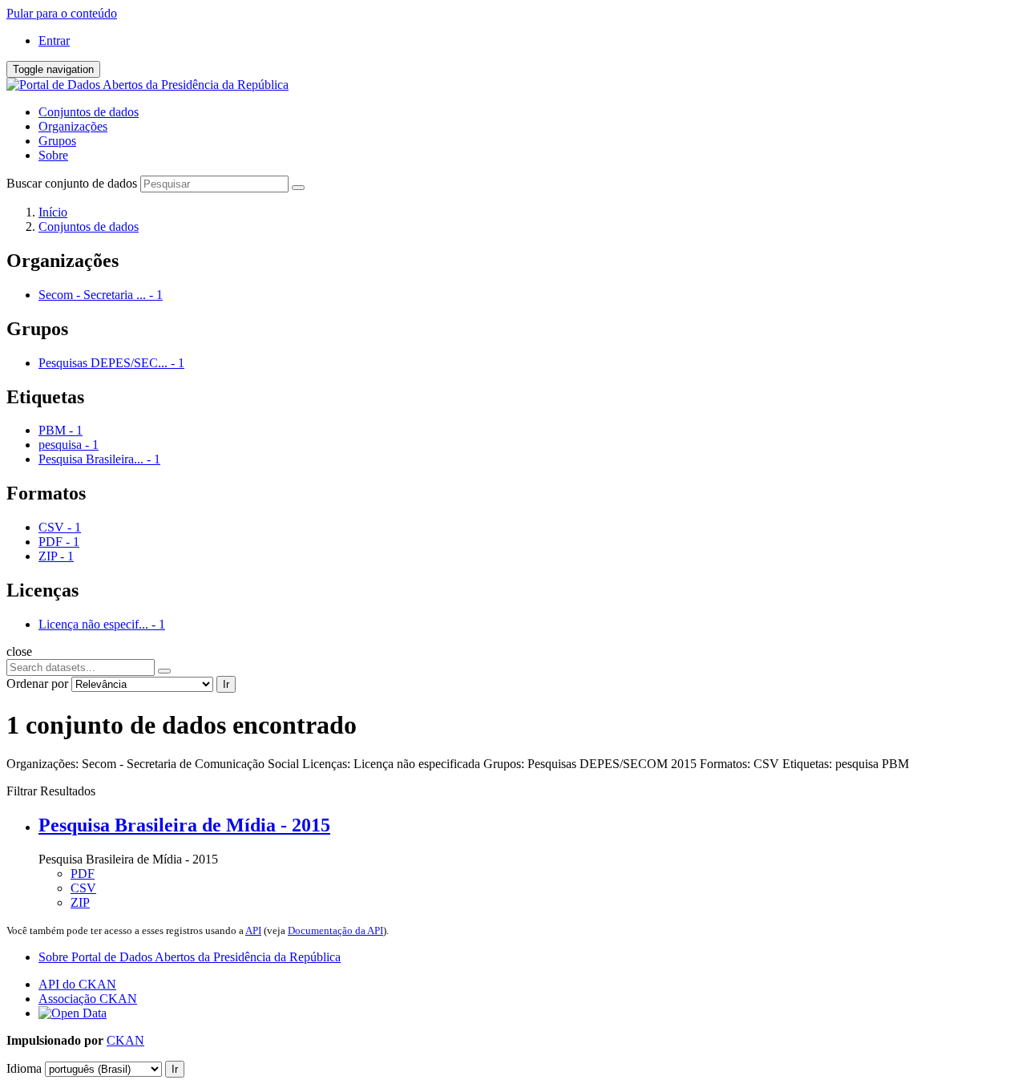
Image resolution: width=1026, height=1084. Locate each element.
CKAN (125, 1040)
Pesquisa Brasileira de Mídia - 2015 (184, 825)
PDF (83, 873)
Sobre (53, 155)
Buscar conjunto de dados (71, 183)
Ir (226, 684)
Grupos (57, 141)
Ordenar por (37, 683)
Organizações (72, 126)
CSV (83, 888)
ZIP (80, 902)
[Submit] (298, 187)
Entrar (54, 40)
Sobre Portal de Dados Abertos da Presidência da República (189, 957)
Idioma (24, 1068)
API (253, 930)
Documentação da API (335, 930)
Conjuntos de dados (88, 112)
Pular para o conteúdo (61, 13)
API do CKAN (77, 984)
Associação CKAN (87, 998)
